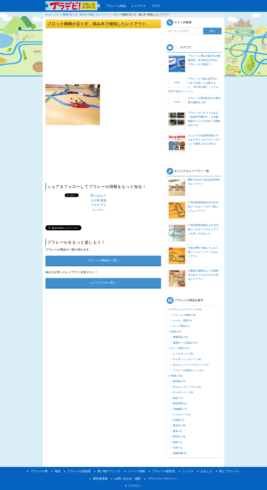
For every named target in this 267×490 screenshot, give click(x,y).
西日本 (179, 436)
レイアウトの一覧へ (103, 282)
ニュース (188, 471)
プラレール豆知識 (78, 471)
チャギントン (183, 392)
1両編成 (180, 408)
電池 (57, 471)
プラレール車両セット (188, 370)
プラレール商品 (116, 5)
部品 (176, 331)
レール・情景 (182, 320)
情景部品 (180, 337)
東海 (177, 431)
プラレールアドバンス (186, 309)
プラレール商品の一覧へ (103, 260)
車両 (177, 375)
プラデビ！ (135, 485)
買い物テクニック (109, 471)
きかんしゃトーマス (187, 386)
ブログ (156, 5)
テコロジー (182, 414)
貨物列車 (180, 453)
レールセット (183, 353)
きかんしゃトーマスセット (191, 364)
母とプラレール (229, 471)
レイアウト (139, 5)
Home (48, 14)
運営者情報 (100, 478)
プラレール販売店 (163, 471)
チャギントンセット (187, 359)
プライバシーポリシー (162, 478)
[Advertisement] (103, 56)
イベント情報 (136, 471)
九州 (177, 447)
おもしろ (206, 471)
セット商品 (181, 325)
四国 (177, 442)
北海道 (178, 419)
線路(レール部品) (185, 342)
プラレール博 (39, 471)
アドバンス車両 (184, 315)
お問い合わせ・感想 (127, 478)
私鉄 (178, 397)
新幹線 (179, 381)
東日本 (179, 425)
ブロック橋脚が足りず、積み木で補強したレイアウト (82, 14)
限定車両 (180, 403)
